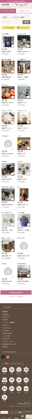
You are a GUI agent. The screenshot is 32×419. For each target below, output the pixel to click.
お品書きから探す (24, 10)
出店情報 (16, 418)
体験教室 (20, 412)
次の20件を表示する (20, 292)
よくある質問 (6, 336)
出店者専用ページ (7, 330)
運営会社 (5, 346)
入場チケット (6, 325)
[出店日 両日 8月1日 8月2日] (6, 17)
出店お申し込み (7, 327)
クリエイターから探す (8, 10)
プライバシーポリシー (8, 341)
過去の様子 (6, 314)
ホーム (3, 418)
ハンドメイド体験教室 (8, 322)
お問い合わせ (6, 338)
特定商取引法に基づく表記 (10, 344)
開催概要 (5, 311)
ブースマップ (23, 27)
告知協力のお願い (7, 333)
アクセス (10, 418)
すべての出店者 (9, 27)
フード (12, 412)
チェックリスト (28, 412)
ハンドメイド (4, 412)
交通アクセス (6, 317)
